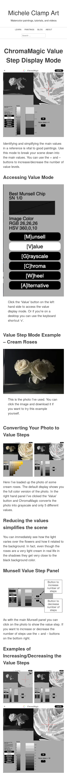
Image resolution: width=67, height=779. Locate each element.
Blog (40, 29)
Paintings (29, 29)
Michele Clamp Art (33, 12)
